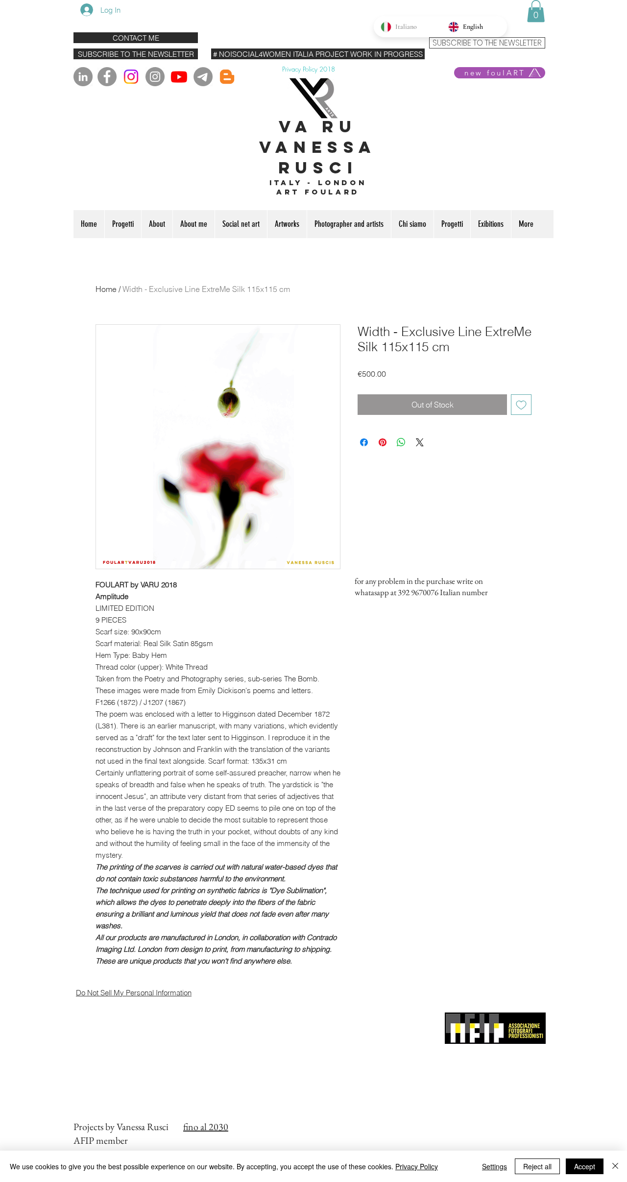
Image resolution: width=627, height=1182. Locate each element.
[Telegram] (203, 76)
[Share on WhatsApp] (401, 442)
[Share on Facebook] (364, 442)
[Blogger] (227, 76)
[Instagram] (131, 76)
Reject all (537, 1166)
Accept (584, 1166)
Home (106, 289)
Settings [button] (494, 1166)
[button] (536, 11)
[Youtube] (179, 76)
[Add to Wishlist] (521, 404)
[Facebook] (107, 76)
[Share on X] (420, 442)
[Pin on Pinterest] (382, 442)
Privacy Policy (416, 1166)
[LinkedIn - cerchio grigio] (83, 76)
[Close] (615, 1166)
